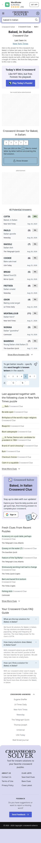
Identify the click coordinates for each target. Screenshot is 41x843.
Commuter (6, 595)
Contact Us (6, 777)
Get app (34, 4)
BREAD (7, 271)
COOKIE (7, 258)
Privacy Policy (7, 785)
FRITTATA (8, 285)
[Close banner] (2, 4)
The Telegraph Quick (20, 719)
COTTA (7, 216)
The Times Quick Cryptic (11, 574)
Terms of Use (7, 781)
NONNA (8, 327)
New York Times (20, 43)
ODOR (7, 299)
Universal (21, 730)
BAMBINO (9, 341)
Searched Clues (28, 777)
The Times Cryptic (8, 586)
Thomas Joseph (20, 725)
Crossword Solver (8, 27)
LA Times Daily (20, 704)
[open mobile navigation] (3, 13)
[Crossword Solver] (20, 13)
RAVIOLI (8, 244)
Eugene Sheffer (20, 699)
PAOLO (7, 230)
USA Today (20, 735)
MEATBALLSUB (11, 313)
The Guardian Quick (9, 552)
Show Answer (22, 160)
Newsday (20, 714)
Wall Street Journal (20, 740)
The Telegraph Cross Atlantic (13, 543)
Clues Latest (27, 785)
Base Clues (26, 781)
